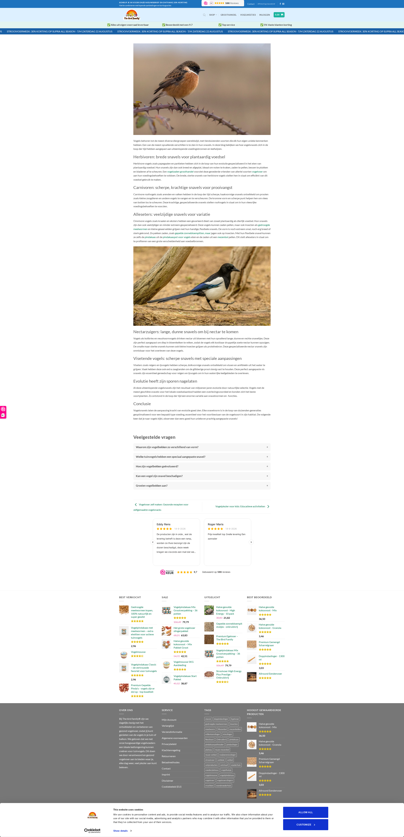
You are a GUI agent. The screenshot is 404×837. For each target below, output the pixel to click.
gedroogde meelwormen (216, 724)
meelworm (210, 729)
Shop (212, 15)
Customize (304, 824)
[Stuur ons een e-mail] (283, 4)
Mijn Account (169, 719)
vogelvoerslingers (225, 780)
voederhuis (236, 765)
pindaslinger (232, 744)
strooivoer (210, 760)
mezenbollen (235, 729)
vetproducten (211, 765)
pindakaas (150, 236)
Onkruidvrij (222, 739)
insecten (234, 724)
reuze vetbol (211, 755)
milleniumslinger (212, 734)
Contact (251, 4)
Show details (120, 830)
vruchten (209, 785)
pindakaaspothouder (214, 744)
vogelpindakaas (227, 775)
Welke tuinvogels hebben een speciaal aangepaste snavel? (170, 456)
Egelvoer (235, 719)
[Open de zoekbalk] (204, 15)
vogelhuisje (226, 770)
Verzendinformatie (172, 731)
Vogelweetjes (248, 15)
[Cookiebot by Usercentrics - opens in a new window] (92, 830)
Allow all (305, 812)
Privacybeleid (169, 743)
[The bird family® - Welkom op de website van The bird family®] (132, 15)
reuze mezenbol (222, 749)
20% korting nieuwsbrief (266, 4)
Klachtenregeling (171, 750)
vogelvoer (257, 171)
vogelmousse (211, 775)
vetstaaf (224, 765)
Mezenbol (222, 729)
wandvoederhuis (223, 785)
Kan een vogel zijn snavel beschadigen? (159, 476)
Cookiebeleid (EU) (171, 786)
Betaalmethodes (171, 762)
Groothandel (229, 15)
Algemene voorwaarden (175, 737)
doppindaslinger (221, 719)
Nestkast (209, 739)
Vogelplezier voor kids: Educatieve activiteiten (240, 506)
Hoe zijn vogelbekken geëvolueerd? (157, 466)
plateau (208, 749)
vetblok (220, 760)
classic (208, 719)
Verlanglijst (168, 725)
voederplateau (211, 770)
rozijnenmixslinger (227, 755)
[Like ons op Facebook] (280, 4)
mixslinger (227, 734)
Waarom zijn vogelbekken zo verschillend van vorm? (167, 447)
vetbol (230, 760)
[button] (264, 15)
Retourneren (169, 756)
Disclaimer (167, 780)
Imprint (166, 774)
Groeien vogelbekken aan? (151, 485)
